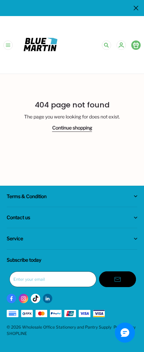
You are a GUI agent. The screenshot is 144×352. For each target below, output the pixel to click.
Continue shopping (72, 127)
